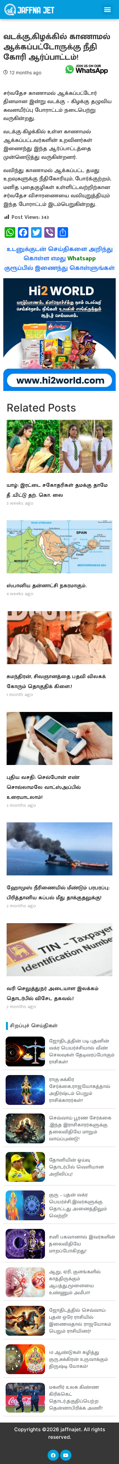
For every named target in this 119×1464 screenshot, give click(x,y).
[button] (107, 9)
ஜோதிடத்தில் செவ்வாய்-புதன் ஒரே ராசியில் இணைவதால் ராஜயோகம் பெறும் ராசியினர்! (80, 1320)
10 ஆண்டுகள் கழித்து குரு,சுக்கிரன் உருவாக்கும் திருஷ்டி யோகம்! (78, 1359)
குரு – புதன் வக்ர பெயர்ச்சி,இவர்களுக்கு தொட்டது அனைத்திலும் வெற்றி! (78, 1205)
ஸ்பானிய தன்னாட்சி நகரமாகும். (47, 585)
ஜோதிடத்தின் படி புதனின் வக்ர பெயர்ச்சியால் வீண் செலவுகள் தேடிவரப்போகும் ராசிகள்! (81, 1051)
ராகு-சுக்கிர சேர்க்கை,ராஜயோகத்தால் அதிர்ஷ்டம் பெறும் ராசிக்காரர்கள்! (79, 1090)
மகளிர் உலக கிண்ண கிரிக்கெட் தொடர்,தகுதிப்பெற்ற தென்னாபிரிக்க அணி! (76, 1397)
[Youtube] (65, 1455)
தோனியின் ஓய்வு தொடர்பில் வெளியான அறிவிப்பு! (76, 1167)
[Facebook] (53, 1455)
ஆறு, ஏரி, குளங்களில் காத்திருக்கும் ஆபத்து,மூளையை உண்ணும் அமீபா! (75, 1282)
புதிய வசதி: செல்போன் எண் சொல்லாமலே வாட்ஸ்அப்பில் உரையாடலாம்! (44, 787)
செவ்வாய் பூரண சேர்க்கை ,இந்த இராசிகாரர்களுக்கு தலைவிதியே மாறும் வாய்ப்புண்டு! (80, 1128)
